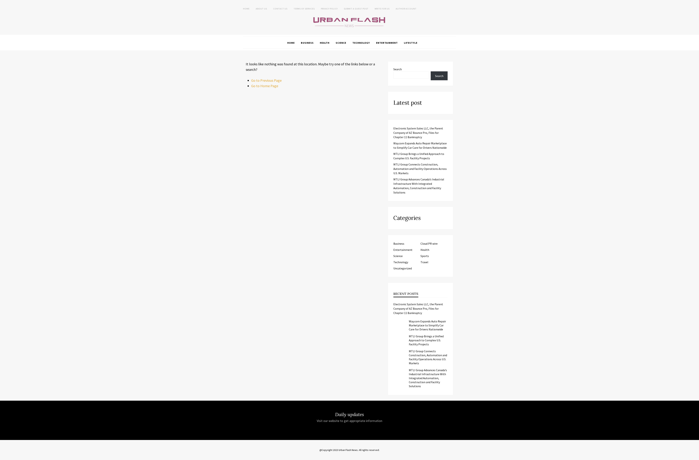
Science (341, 42)
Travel (424, 262)
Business (307, 42)
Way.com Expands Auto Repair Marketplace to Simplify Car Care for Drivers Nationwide (427, 325)
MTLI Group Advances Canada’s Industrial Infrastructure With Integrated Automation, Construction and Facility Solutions (428, 378)
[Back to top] (695, 456)
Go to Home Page (264, 86)
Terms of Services (304, 8)
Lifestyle (410, 42)
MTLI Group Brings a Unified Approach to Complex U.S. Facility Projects (426, 340)
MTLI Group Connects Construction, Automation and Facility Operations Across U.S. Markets (420, 169)
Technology (361, 42)
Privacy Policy (329, 8)
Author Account (406, 8)
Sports (424, 256)
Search (397, 69)
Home (246, 8)
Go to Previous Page (266, 80)
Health (324, 42)
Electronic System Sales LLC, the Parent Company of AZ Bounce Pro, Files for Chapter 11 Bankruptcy (418, 133)
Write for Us (382, 8)
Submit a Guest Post (356, 8)
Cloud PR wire (429, 243)
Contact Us (280, 8)
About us (261, 8)
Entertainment (387, 42)
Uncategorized (402, 268)
